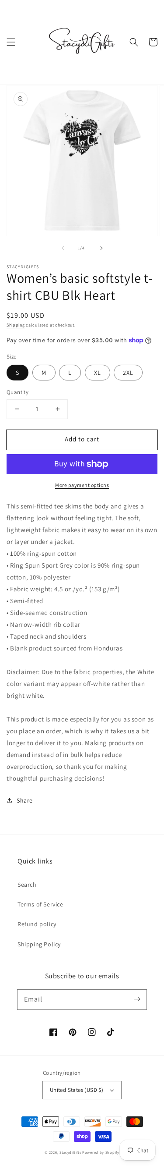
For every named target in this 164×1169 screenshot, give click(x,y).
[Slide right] (101, 248)
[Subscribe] (137, 999)
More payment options (82, 485)
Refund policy (36, 924)
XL (97, 373)
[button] (11, 42)
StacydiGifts (70, 1152)
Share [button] (25, 800)
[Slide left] (63, 248)
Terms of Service (40, 904)
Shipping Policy (39, 944)
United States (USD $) (76, 1090)
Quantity (17, 392)
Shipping (16, 325)
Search (27, 884)
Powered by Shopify (100, 1152)
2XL (128, 373)
